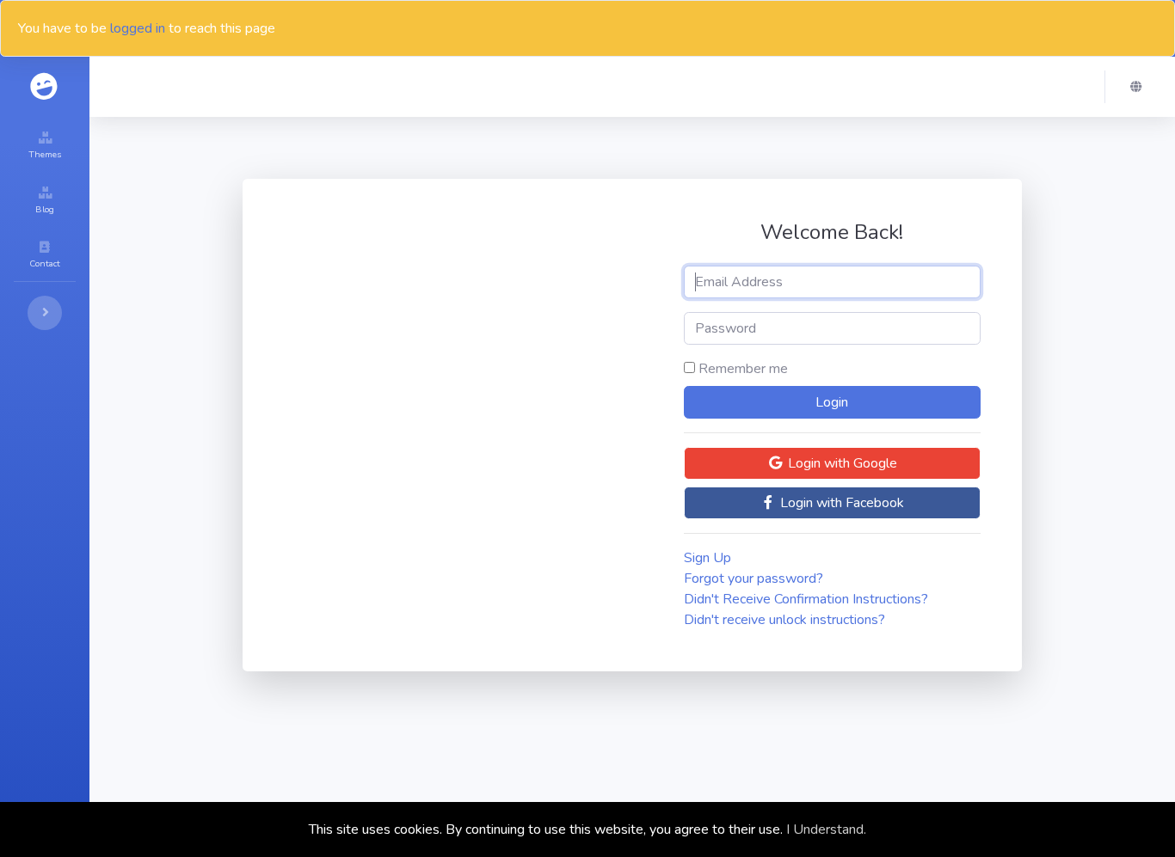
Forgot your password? (753, 578)
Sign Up (707, 557)
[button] (1140, 87)
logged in (137, 28)
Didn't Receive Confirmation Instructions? (806, 599)
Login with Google (840, 463)
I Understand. (826, 829)
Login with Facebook (840, 502)
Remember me (743, 368)
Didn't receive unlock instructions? (784, 619)
